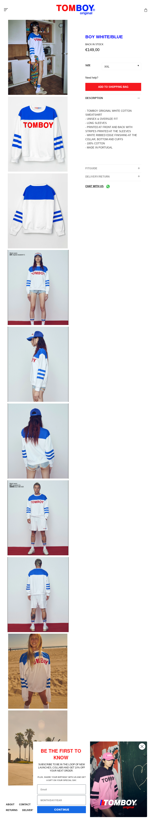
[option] (38, 58)
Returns (11, 810)
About (10, 804)
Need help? (91, 77)
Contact (24, 804)
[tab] (113, 98)
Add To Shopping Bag (113, 86)
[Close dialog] (142, 746)
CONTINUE (61, 810)
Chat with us (94, 186)
